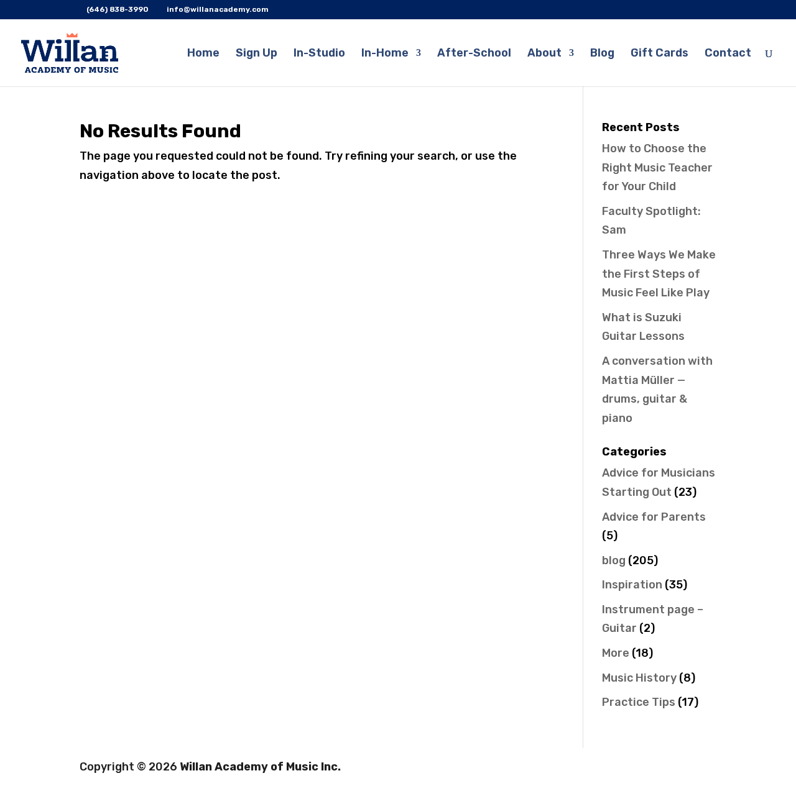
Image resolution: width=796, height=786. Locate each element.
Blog (602, 54)
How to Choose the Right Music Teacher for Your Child (657, 167)
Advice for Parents (654, 517)
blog (614, 560)
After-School (474, 54)
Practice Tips (638, 702)
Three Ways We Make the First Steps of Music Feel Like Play (659, 273)
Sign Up (256, 54)
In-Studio (319, 54)
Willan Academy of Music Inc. (260, 767)
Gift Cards (659, 54)
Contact (728, 54)
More (615, 653)
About (544, 54)
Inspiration (632, 585)
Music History (639, 678)
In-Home (385, 54)
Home (203, 54)
